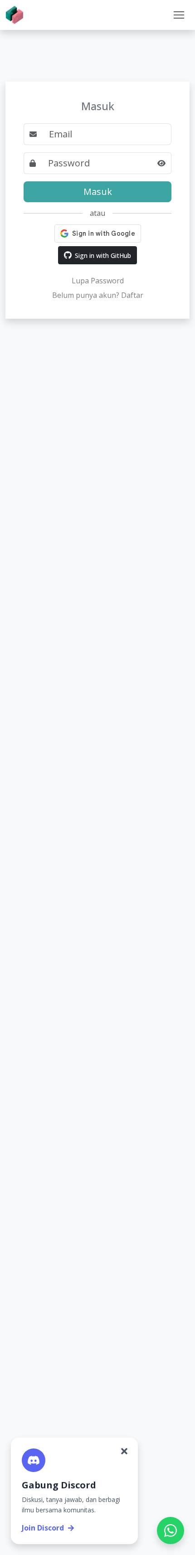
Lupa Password (98, 281)
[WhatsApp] (170, 1530)
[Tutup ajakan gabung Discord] (124, 1451)
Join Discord (43, 1528)
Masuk (97, 191)
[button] (179, 15)
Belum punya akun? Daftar (97, 295)
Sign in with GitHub (103, 255)
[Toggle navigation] (179, 15)
